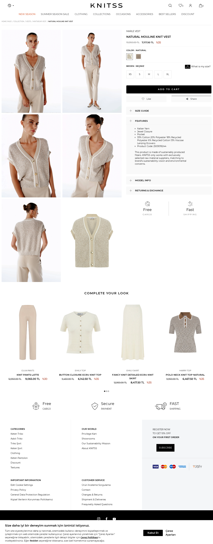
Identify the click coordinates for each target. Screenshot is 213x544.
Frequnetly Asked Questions (97, 504)
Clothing (15, 453)
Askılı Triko (16, 438)
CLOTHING (81, 14)
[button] (104, 391)
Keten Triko (17, 433)
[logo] (107, 5)
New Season (27, 14)
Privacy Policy (18, 489)
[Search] (170, 5)
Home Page (7, 21)
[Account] (191, 5)
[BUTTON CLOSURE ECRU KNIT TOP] (80, 332)
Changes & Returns (92, 494)
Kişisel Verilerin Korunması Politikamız (32, 499)
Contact (86, 489)
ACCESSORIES (144, 14)
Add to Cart (169, 89)
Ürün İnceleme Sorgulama (96, 485)
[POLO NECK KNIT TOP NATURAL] (185, 332)
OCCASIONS (123, 14)
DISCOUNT (187, 14)
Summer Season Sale (55, 14)
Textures (15, 467)
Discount (16, 462)
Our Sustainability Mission (96, 443)
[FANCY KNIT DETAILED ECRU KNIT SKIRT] (133, 332)
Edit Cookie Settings (22, 485)
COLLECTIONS (101, 14)
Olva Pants (27, 370)
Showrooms (88, 438)
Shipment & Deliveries (94, 499)
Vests (28, 21)
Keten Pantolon (19, 458)
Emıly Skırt (132, 370)
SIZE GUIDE (142, 110)
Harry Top (185, 370)
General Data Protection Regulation (30, 494)
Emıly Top (80, 370)
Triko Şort (16, 443)
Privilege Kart (89, 433)
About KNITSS (89, 448)
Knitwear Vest (39, 21)
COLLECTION (19, 21)
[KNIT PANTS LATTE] (28, 332)
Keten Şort (16, 448)
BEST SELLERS (167, 14)
